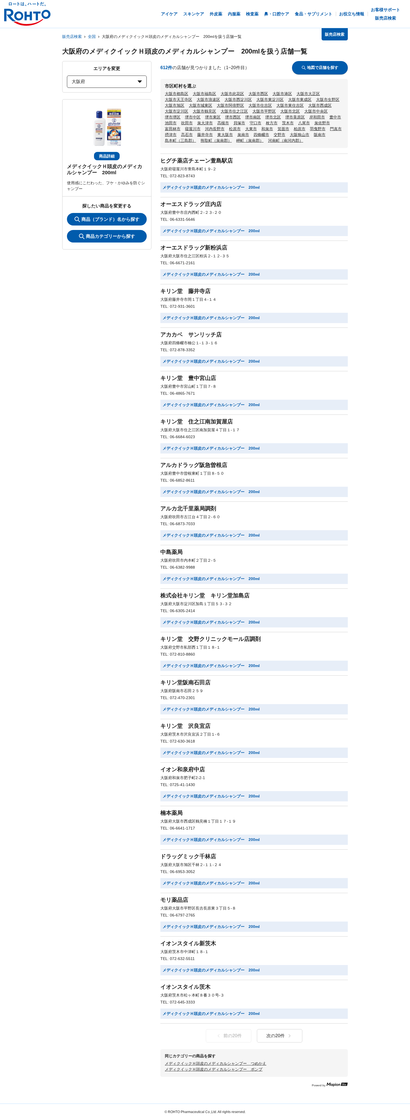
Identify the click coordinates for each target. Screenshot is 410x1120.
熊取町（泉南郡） (216, 140)
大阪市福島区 (204, 93)
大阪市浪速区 (208, 99)
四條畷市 (261, 134)
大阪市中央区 (316, 111)
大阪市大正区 (308, 93)
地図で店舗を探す (322, 67)
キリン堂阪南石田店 (185, 682)
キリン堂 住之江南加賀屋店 (196, 421)
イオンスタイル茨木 (185, 987)
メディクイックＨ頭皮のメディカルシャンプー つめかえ (215, 1063)
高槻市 (223, 123)
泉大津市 (205, 123)
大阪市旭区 (174, 105)
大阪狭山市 (299, 134)
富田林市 (172, 129)
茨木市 (288, 123)
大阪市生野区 (327, 99)
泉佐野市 (322, 123)
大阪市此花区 (232, 93)
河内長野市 (215, 129)
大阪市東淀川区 (270, 99)
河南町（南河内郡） (285, 140)
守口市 (255, 123)
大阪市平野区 (264, 111)
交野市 (279, 134)
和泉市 (267, 129)
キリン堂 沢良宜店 (185, 726)
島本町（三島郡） (180, 140)
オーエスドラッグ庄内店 (191, 204)
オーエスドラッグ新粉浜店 (193, 247)
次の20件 (275, 1035)
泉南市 (243, 134)
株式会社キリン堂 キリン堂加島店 (205, 595)
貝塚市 (239, 123)
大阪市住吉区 (260, 105)
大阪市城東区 (200, 105)
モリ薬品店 (174, 900)
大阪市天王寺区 (178, 99)
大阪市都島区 (176, 93)
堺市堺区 (172, 117)
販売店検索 (72, 36)
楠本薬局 (171, 813)
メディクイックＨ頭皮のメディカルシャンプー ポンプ (213, 1069)
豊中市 (335, 117)
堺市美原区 (295, 117)
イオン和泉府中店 (182, 769)
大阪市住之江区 (234, 111)
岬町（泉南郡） (250, 140)
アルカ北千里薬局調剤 (188, 508)
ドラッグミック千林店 (188, 856)
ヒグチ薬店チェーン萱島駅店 (196, 160)
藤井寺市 (205, 134)
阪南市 (319, 134)
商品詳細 (107, 156)
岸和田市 (317, 117)
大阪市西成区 (320, 105)
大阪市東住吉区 (290, 105)
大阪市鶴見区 (204, 111)
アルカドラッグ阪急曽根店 (193, 465)
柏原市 (299, 129)
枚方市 (272, 123)
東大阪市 (225, 134)
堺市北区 (273, 117)
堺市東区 (213, 117)
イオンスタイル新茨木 (188, 943)
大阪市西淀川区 (238, 99)
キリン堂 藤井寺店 (185, 291)
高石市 (187, 134)
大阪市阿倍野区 (230, 105)
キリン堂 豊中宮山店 (188, 378)
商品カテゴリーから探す (110, 236)
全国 (92, 36)
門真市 (336, 129)
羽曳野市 (317, 129)
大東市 (251, 129)
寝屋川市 (193, 129)
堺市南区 (253, 117)
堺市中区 (193, 117)
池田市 (171, 123)
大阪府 (78, 81)
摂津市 (171, 134)
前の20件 (232, 1035)
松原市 (235, 129)
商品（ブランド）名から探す (110, 219)
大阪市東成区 (300, 99)
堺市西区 (233, 117)
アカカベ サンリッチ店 (191, 334)
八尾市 (304, 123)
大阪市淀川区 (176, 111)
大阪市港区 (282, 93)
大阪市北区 (290, 111)
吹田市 (187, 123)
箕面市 (283, 129)
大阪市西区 (258, 93)
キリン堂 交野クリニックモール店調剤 (210, 639)
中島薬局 (171, 552)
